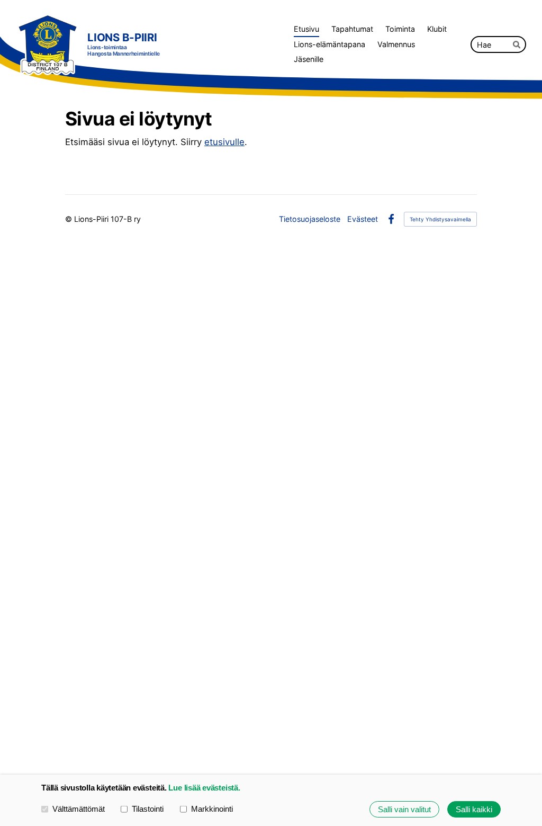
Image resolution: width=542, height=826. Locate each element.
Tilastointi (148, 808)
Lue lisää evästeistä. (204, 787)
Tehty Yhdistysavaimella (440, 219)
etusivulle (224, 142)
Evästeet (362, 219)
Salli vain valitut (404, 809)
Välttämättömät (78, 808)
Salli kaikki (474, 809)
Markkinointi (212, 808)
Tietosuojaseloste (309, 219)
